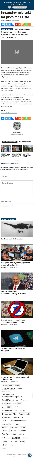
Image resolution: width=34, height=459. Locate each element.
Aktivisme (4, 385)
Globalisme (17, 406)
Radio (13, 431)
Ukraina (4, 441)
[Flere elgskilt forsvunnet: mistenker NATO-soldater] (28, 148)
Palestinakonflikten (14, 427)
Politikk (5, 431)
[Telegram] (6, 24)
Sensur (14, 434)
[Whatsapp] (26, 24)
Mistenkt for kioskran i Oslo (9, 113)
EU (17, 400)
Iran (16, 410)
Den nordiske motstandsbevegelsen (12, 396)
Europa (24, 400)
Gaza (19, 403)
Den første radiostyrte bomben (12, 239)
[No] (32, 5)
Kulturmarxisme (18, 417)
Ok (9, 7)
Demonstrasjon (6, 391)
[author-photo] (17, 125)
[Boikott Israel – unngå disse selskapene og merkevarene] (17, 309)
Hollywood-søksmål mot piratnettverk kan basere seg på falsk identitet (17, 155)
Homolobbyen (7, 410)
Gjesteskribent (4, 296)
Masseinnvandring (18, 420)
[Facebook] (12, 24)
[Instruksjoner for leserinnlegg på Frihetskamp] (17, 366)
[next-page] (18, 160)
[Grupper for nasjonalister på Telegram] (17, 338)
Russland (22, 431)
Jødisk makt (24, 414)
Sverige (16, 437)
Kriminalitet (6, 417)
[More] (29, 24)
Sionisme (21, 434)
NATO (11, 424)
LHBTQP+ (5, 420)
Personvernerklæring (22, 454)
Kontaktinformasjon (11, 454)
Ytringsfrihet (13, 445)
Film (3, 403)
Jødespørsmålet (9, 414)
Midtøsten (5, 424)
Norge (17, 424)
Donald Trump (8, 400)
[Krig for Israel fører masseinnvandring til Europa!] (17, 280)
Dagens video (8, 388)
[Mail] (17, 137)
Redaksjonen (5, 20)
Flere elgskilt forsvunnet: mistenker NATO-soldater (27, 155)
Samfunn (6, 434)
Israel (23, 410)
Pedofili (23, 427)
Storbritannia (6, 438)
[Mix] (23, 24)
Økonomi (4, 448)
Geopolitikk (7, 407)
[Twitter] (9, 24)
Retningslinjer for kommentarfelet (9, 163)
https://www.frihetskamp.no (17, 134)
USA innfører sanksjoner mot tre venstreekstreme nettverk (5, 155)
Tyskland (25, 438)
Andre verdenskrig (14, 385)
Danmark (20, 388)
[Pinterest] (16, 24)
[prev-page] (16, 160)
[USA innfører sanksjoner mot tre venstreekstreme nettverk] (6, 148)
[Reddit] (19, 24)
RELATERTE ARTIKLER (9, 142)
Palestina (4, 427)
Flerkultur (11, 403)
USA (4, 444)
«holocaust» (22, 445)
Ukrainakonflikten (17, 441)
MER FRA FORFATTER (25, 142)
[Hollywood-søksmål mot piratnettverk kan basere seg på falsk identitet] (17, 148)
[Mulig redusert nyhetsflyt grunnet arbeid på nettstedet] (17, 252)
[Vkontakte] (2, 24)
